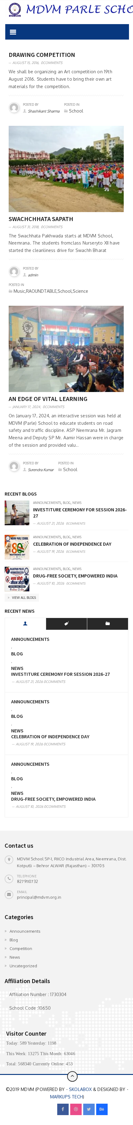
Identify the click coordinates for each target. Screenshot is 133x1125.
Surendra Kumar (41, 469)
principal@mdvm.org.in (39, 897)
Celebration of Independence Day (72, 544)
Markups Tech (66, 1096)
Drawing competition (42, 54)
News (76, 503)
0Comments (51, 63)
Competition (21, 948)
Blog (67, 503)
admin (33, 275)
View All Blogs (23, 597)
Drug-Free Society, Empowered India (75, 576)
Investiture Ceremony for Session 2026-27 (60, 674)
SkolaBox (80, 1089)
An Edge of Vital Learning (48, 399)
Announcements (47, 503)
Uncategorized (23, 965)
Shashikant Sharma (43, 111)
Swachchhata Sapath (41, 219)
